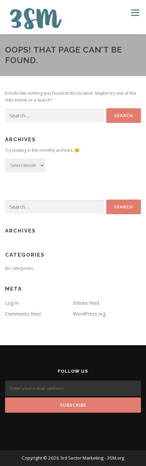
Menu (134, 13)
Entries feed (86, 303)
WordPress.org (89, 314)
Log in (12, 303)
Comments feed (23, 314)
